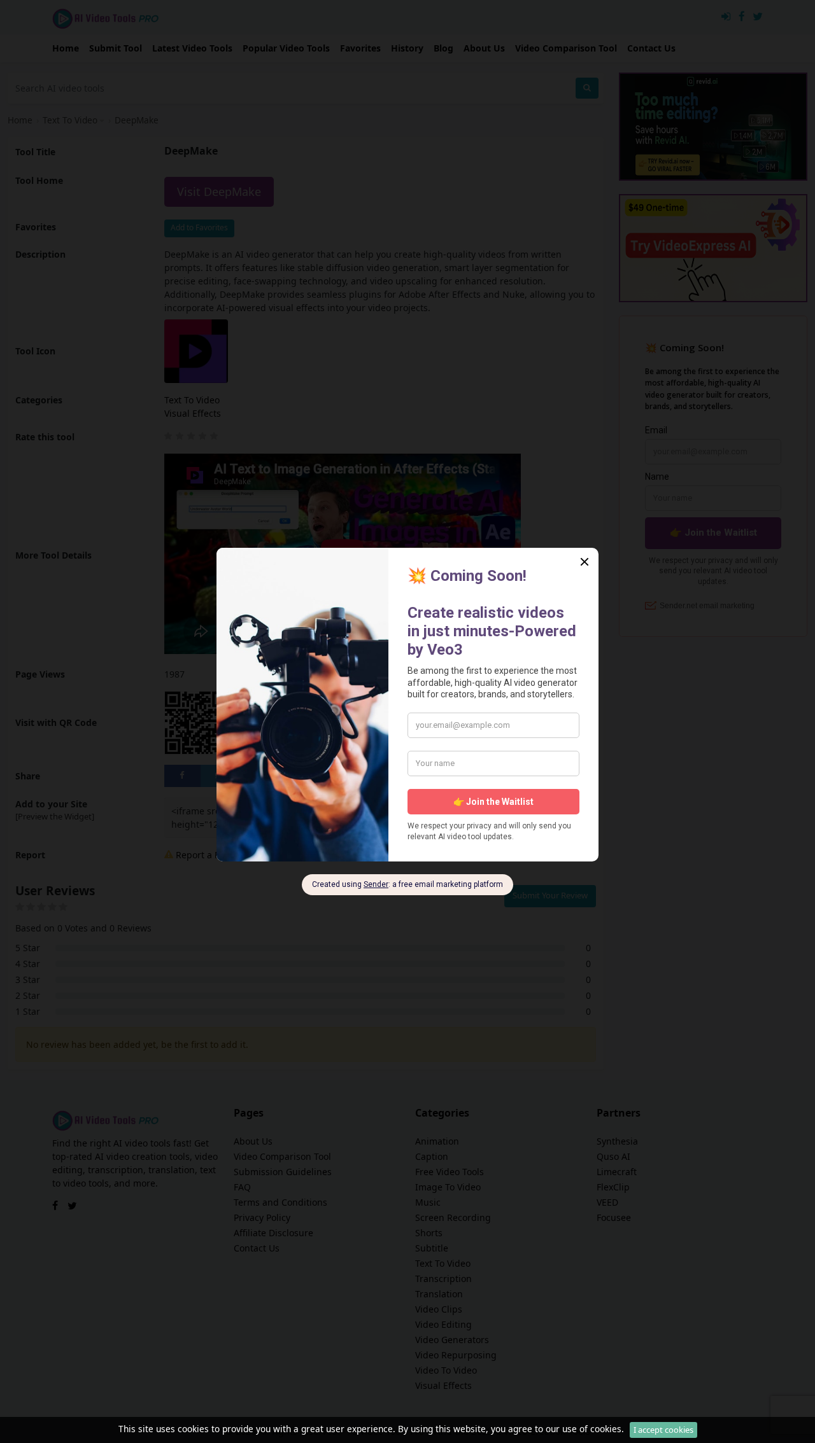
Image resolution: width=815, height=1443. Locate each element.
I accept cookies (663, 1429)
